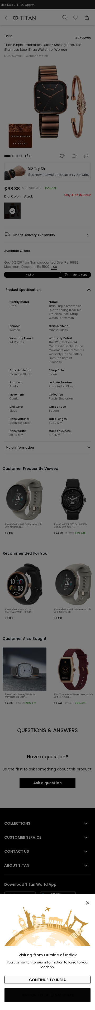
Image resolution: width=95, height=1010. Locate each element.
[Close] (47, 900)
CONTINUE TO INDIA (47, 980)
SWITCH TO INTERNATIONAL (47, 995)
